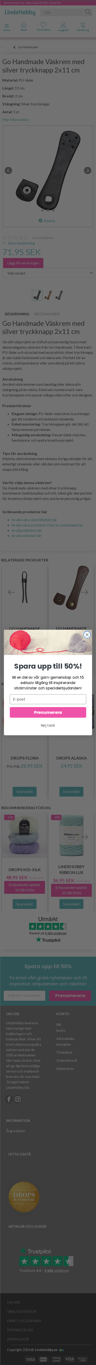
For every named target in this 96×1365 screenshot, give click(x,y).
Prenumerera (48, 712)
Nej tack (48, 725)
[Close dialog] (87, 634)
